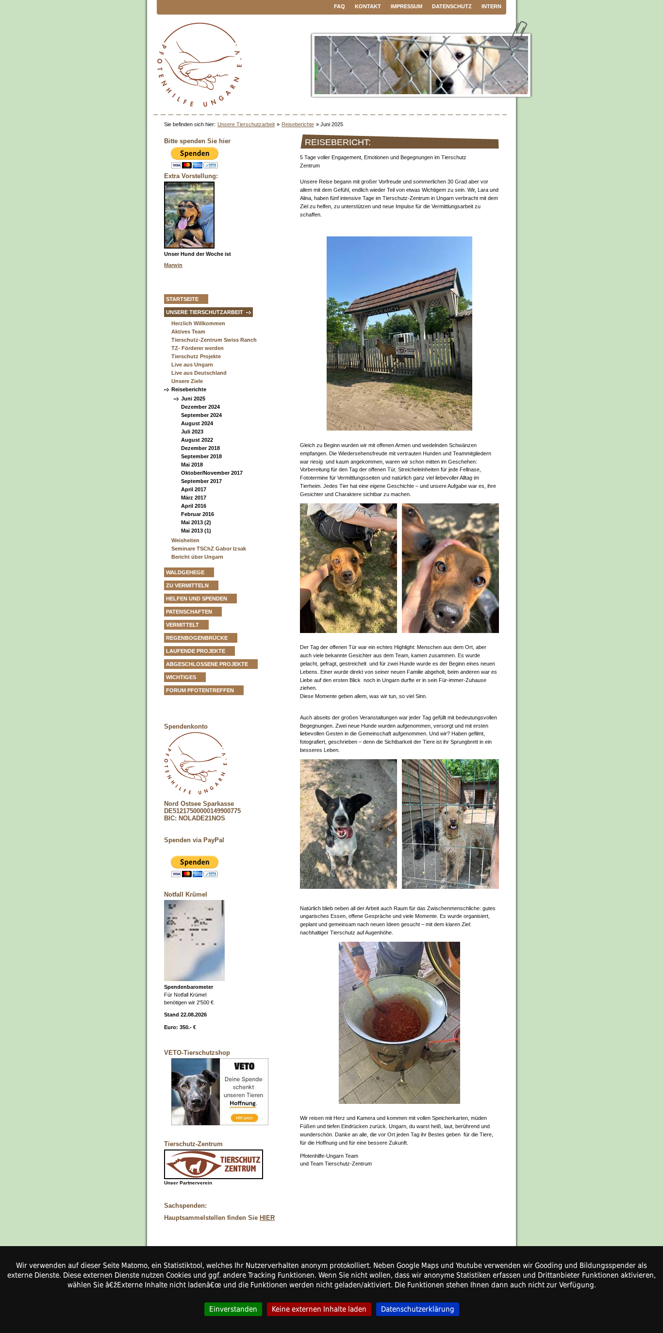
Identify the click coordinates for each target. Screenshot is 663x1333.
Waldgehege (185, 572)
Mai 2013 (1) (196, 530)
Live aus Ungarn (192, 364)
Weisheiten (185, 540)
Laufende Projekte (195, 651)
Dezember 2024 (200, 407)
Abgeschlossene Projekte (207, 664)
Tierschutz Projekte (196, 356)
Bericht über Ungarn (197, 557)
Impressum (406, 6)
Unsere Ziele (187, 381)
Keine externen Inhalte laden (319, 1309)
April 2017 (193, 489)
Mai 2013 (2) (196, 522)
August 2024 (197, 423)
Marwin (173, 265)
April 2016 (193, 506)
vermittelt (182, 625)
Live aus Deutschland (199, 373)
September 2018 (201, 456)
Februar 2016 (197, 514)
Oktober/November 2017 (212, 473)
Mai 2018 (192, 464)
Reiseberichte (298, 124)
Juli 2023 (192, 431)
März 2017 (193, 497)
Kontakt (368, 6)
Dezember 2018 (200, 448)
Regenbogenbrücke (197, 638)
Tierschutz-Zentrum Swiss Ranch (214, 340)
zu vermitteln (187, 585)
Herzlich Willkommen (198, 323)
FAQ (339, 6)
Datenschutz (452, 6)
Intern (491, 6)
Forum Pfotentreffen (200, 690)
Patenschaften (189, 612)
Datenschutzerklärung (417, 1309)
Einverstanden (233, 1309)
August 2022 (197, 440)
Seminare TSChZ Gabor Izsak (208, 548)
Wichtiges (181, 677)
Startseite (182, 299)
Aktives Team (188, 331)
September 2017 (201, 481)
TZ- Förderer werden (197, 348)
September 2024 (201, 415)
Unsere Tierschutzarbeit (246, 124)
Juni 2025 (193, 398)
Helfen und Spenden (196, 598)
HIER (267, 1217)
